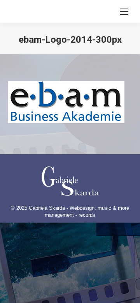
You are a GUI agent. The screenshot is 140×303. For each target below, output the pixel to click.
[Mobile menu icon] (124, 11)
